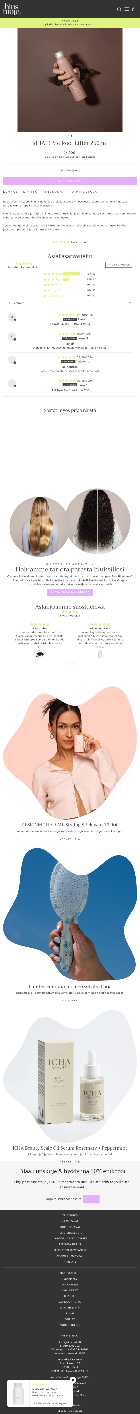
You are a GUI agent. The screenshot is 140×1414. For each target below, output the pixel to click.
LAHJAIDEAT (70, 1290)
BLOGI (70, 1313)
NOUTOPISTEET (70, 1324)
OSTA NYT (70, 1000)
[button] (61, 242)
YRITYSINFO (70, 1215)
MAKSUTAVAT (70, 1221)
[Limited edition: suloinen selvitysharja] (70, 914)
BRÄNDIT (70, 1296)
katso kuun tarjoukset (69, 592)
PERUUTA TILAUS (70, 1244)
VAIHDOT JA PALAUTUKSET (70, 1238)
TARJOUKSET (70, 1284)
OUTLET (70, 1319)
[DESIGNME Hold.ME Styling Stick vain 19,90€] (70, 753)
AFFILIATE (70, 1261)
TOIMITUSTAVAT (70, 1227)
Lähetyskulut (66, 156)
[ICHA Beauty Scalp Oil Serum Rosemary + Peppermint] (70, 1076)
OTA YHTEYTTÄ (70, 1307)
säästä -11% (70, 1162)
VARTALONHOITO (70, 1301)
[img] (67, 315)
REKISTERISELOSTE (70, 1232)
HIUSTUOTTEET (70, 1272)
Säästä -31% (70, 839)
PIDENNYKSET (70, 1278)
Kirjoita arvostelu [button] (118, 264)
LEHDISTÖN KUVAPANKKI (70, 1250)
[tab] (10, 192)
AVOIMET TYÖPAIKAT (70, 1255)
